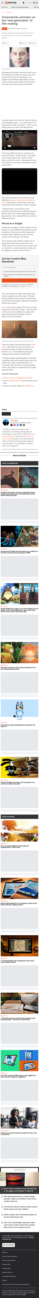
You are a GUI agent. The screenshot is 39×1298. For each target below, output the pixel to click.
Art (3, 12)
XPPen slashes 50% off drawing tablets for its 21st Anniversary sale (20, 1216)
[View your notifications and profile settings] (23, 3)
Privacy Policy (14, 286)
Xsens (4, 307)
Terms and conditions (8, 1260)
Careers (4, 1280)
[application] (19, 180)
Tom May (12, 28)
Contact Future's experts (9, 1256)
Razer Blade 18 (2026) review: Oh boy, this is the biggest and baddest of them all (20, 1190)
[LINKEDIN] (18, 425)
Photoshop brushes (14, 381)
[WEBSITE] (21, 425)
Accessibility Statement (9, 1276)
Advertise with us (7, 1272)
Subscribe (29, 2)
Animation (9, 12)
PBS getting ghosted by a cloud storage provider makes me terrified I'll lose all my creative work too (20, 1199)
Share (6, 43)
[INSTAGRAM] (15, 425)
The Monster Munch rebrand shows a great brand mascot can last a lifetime (20, 1208)
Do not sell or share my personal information (15, 1284)
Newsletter (33, 43)
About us (5, 1252)
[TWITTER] (12, 425)
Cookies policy (6, 1268)
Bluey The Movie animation (20, 7)
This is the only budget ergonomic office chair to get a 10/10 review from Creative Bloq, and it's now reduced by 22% (19, 1225)
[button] (36, 3)
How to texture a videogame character (17, 378)
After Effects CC (28, 386)
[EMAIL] (24, 425)
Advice (5, 29)
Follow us (24, 43)
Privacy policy (6, 1264)
